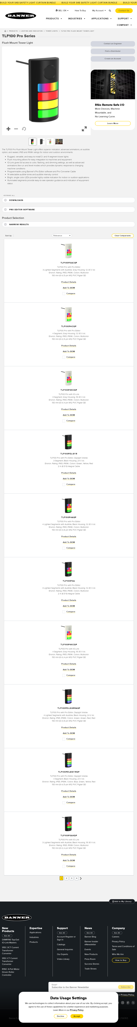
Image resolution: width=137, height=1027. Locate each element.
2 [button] (66, 878)
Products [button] (53, 18)
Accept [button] (77, 1016)
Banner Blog (90, 936)
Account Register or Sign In (66, 938)
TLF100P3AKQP (69, 835)
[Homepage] (5, 31)
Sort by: (8, 236)
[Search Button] (110, 11)
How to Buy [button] (120, 960)
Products (13, 31)
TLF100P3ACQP (69, 263)
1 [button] (61, 878)
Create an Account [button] (113, 59)
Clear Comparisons (123, 236)
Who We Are (118, 954)
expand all (9, 195)
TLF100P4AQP (68, 517)
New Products (91, 954)
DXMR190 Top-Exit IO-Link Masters (10, 941)
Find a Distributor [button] (113, 51)
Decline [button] (60, 1016)
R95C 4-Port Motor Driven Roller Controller (10, 972)
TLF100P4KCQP (69, 644)
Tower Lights (52, 31)
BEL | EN (62, 10)
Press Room (90, 959)
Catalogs (61, 944)
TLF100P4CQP (69, 326)
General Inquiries (65, 949)
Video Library (63, 959)
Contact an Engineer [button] (113, 44)
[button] (46, 90)
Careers (115, 936)
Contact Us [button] (124, 11)
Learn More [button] (112, 123)
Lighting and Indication (32, 31)
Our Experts (62, 954)
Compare (70, 293)
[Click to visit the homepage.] (20, 15)
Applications (35, 932)
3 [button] (71, 878)
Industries (34, 937)
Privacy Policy (118, 941)
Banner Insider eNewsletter (91, 943)
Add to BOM (69, 288)
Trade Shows (90, 968)
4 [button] (76, 878)
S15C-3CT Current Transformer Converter (10, 950)
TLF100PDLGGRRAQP (69, 708)
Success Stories (92, 964)
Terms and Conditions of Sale (123, 948)
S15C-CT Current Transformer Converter (10, 961)
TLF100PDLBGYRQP (69, 772)
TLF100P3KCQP (69, 390)
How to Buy (80, 10)
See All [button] (7, 936)
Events (88, 949)
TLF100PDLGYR (68, 454)
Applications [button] (100, 18)
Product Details (68, 282)
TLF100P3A (69, 581)
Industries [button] (75, 18)
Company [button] (123, 25)
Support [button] (124, 18)
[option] (32, 141)
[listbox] (46, 141)
